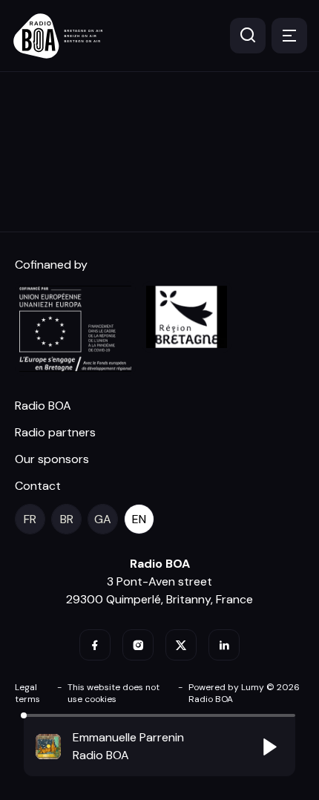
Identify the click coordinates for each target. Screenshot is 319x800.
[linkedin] (224, 644)
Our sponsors (52, 459)
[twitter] (181, 644)
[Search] (248, 35)
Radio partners (55, 432)
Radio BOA (43, 405)
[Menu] (289, 35)
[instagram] (138, 644)
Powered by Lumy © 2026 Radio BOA (244, 693)
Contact (38, 486)
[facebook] (95, 644)
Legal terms (27, 693)
